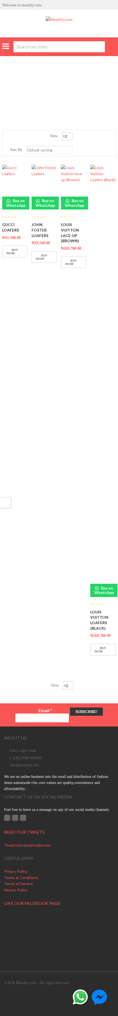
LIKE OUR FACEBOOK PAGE (32, 903)
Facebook (7, 818)
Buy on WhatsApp (16, 202)
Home (35, 82)
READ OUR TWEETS (24, 832)
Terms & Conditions (21, 877)
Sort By (16, 150)
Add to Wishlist (8, 264)
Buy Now (12, 251)
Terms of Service (18, 883)
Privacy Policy (15, 871)
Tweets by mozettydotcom (27, 845)
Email (45, 710)
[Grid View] (103, 149)
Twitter (15, 818)
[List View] (111, 149)
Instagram (23, 818)
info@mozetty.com (24, 765)
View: (55, 136)
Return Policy (15, 890)
